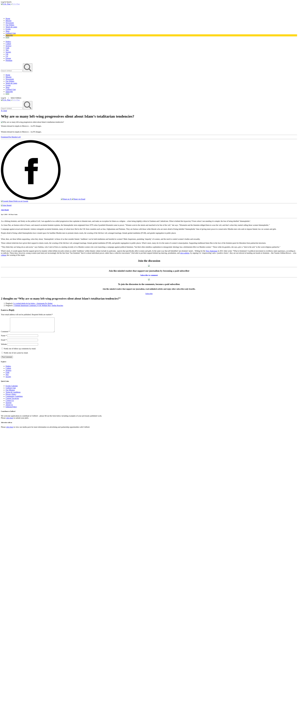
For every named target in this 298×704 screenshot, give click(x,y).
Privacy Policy (11, 394)
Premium (9, 60)
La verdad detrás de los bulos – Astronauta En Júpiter (32, 303)
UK (7, 54)
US (7, 56)
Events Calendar (12, 386)
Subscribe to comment (149, 275)
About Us (9, 405)
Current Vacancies (12, 398)
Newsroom (10, 23)
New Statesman (211, 251)
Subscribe (9, 35)
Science (8, 46)
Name (4, 336)
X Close (4, 111)
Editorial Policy (11, 407)
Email (4, 340)
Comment (5, 332)
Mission (8, 21)
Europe (8, 58)
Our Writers (10, 25)
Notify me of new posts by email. (16, 353)
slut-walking (184, 253)
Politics (8, 42)
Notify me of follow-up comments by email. (20, 349)
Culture (8, 44)
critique (3, 255)
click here (9, 418)
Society (8, 52)
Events (8, 29)
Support (8, 403)
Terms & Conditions (13, 392)
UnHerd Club (11, 33)
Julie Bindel (5, 210)
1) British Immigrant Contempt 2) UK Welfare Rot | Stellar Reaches (38, 305)
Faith (7, 48)
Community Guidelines (14, 396)
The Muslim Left (14, 137)
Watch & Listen (11, 27)
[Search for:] (12, 71)
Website (4, 344)
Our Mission (10, 390)
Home (8, 19)
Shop (7, 31)
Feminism (4, 137)
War (7, 50)
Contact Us (10, 400)
